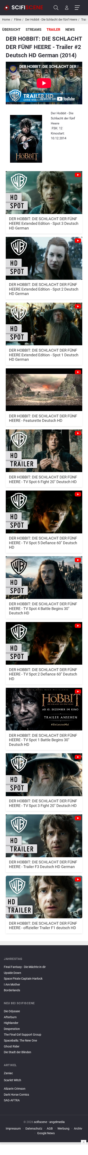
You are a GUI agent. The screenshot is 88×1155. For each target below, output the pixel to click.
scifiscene (40, 1122)
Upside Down (12, 973)
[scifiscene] (25, 7)
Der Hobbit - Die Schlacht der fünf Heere (51, 19)
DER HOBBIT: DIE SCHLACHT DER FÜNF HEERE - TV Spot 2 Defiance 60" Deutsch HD (43, 674)
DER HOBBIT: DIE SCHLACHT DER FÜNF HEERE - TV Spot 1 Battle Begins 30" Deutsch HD (43, 740)
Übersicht (11, 30)
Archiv (78, 1128)
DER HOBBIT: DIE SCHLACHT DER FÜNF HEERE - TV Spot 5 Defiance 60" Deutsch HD (43, 543)
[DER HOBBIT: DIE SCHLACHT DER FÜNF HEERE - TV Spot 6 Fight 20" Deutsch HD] (44, 448)
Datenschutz (33, 1128)
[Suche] (56, 8)
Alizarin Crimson (14, 1089)
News (70, 30)
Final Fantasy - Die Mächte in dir (25, 967)
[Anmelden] (67, 8)
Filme (17, 19)
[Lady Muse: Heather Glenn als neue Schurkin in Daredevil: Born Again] (44, 1084)
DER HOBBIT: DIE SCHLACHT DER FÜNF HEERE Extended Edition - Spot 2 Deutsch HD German (43, 289)
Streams (33, 30)
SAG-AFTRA (12, 1100)
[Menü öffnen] (77, 8)
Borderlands (12, 990)
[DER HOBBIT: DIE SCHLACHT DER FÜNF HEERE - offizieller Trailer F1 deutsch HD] (44, 895)
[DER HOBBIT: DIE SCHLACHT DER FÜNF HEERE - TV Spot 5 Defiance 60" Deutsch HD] (44, 510)
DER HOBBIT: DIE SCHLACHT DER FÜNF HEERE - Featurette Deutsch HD (43, 418)
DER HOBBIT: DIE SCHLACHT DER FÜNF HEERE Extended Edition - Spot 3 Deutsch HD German (43, 223)
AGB (50, 1128)
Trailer (53, 30)
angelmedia (57, 1122)
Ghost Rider (11, 1046)
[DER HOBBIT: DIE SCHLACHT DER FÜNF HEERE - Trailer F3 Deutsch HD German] (44, 833)
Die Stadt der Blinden (17, 1052)
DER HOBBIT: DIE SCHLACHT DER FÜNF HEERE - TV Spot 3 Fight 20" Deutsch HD (43, 803)
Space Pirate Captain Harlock (23, 978)
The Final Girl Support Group (22, 1034)
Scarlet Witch (12, 1080)
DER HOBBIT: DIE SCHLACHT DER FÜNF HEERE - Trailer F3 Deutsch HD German (43, 864)
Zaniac (8, 1073)
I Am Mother (12, 984)
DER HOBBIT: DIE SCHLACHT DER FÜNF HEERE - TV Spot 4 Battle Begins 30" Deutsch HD (43, 608)
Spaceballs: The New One (20, 1040)
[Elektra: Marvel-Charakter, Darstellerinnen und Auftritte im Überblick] (44, 1085)
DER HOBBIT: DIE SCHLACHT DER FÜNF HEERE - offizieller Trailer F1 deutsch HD (43, 925)
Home (6, 19)
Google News (46, 1133)
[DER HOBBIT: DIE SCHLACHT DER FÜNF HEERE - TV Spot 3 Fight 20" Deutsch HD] (44, 772)
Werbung (63, 1128)
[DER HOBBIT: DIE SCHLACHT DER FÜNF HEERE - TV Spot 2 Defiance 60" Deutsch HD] (44, 641)
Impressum (13, 1128)
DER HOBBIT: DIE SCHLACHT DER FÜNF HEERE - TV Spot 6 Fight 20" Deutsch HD (43, 479)
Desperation (12, 1029)
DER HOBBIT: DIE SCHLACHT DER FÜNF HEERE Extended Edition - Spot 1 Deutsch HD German (43, 355)
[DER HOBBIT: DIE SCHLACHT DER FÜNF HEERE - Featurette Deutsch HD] (44, 387)
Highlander (11, 1023)
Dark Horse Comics (16, 1094)
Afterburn (10, 1017)
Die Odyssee (12, 1011)
